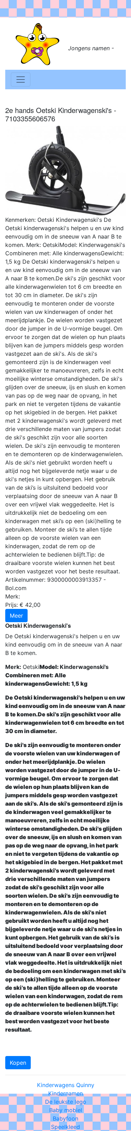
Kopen (18, 1062)
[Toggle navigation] (20, 79)
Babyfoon (65, 1118)
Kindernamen (65, 1093)
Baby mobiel (65, 1110)
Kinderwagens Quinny (65, 1084)
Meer (16, 615)
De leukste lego (65, 1101)
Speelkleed (65, 1126)
